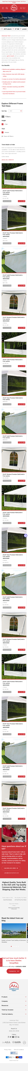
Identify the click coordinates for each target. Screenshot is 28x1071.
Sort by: (4, 111)
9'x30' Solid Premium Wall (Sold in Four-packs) (13, 766)
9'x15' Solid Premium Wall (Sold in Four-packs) (13, 436)
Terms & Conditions (19, 1049)
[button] (11, 946)
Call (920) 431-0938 (10, 868)
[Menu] (3, 8)
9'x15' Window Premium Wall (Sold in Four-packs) (14, 475)
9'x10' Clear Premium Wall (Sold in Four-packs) (13, 233)
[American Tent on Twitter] (10, 1037)
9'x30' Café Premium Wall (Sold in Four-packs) (12, 682)
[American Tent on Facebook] (8, 1037)
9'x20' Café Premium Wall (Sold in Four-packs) (12, 513)
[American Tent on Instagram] (16, 1037)
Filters (7, 116)
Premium (7, 132)
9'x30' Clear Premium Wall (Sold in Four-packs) (13, 724)
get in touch (10, 56)
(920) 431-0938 (7, 160)
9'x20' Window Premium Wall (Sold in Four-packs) (14, 640)
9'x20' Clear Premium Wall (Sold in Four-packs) (13, 555)
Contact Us (12, 971)
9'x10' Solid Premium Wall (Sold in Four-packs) (13, 275)
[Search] (7, 8)
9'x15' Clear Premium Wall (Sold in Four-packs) (13, 398)
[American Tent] (14, 8)
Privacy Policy (7, 1049)
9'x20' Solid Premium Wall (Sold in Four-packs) (13, 597)
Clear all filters (8, 136)
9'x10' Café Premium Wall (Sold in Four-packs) (12, 191)
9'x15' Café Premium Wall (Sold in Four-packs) (12, 360)
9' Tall (6, 124)
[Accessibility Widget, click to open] (25, 535)
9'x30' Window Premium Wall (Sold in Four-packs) (14, 809)
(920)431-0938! (21, 966)
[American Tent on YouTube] (13, 1037)
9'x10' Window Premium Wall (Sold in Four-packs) (14, 318)
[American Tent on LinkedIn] (18, 1037)
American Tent (6, 36)
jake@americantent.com (11, 873)
